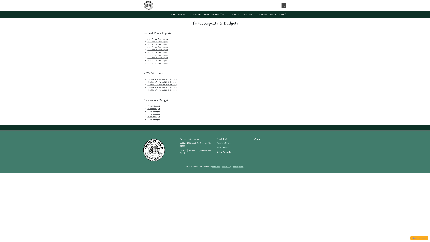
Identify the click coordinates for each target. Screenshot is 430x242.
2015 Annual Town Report (157, 63)
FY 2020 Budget (153, 109)
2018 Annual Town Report (157, 55)
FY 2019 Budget (153, 111)
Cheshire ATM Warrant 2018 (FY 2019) (162, 84)
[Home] (160, 5)
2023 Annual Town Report (157, 41)
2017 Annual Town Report (157, 58)
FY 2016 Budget (153, 119)
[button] (182, 14)
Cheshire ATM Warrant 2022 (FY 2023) (162, 79)
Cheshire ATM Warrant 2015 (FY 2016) (162, 90)
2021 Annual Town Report (157, 47)
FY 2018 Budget (153, 114)
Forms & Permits (223, 148)
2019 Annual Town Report (157, 52)
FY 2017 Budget (153, 117)
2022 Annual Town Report (157, 44)
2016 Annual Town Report (157, 60)
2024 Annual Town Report (157, 39)
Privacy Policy (238, 166)
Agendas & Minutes (224, 143)
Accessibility (226, 166)
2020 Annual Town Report (157, 50)
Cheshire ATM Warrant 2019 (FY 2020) (162, 82)
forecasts (265, 150)
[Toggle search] (284, 5)
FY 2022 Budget (153, 106)
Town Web (216, 166)
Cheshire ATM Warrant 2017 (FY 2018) (162, 87)
